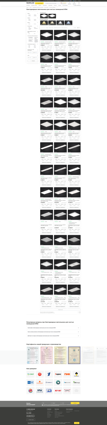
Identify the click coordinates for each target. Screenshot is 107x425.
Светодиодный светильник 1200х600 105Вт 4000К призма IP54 (60, 225)
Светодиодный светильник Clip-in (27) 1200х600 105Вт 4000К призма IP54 (46, 111)
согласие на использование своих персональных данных (58, 404)
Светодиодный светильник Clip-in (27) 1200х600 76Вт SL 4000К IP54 (60, 43)
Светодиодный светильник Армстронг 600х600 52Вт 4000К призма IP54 (74, 133)
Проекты (40, 5)
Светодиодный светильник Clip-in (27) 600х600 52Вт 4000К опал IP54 (60, 66)
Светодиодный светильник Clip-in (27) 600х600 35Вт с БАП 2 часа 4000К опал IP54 (46, 275)
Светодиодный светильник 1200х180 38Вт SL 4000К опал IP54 (46, 156)
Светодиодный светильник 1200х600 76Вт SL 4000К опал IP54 (46, 201)
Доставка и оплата (34, 5)
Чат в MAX (28, 412)
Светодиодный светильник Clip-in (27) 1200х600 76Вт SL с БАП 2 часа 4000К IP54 (60, 275)
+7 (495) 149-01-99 (66, 0)
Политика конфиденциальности (59, 415)
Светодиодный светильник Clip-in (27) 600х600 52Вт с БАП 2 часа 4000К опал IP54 (60, 250)
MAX (71, 0)
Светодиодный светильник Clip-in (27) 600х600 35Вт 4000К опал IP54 (74, 43)
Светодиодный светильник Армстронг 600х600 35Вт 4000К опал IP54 (74, 111)
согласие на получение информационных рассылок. (53, 405)
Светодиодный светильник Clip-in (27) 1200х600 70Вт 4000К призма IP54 (60, 88)
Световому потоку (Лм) (57, 27)
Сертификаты (45, 5)
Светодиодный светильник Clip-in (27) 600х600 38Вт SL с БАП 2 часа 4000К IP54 (74, 225)
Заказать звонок (29, 0)
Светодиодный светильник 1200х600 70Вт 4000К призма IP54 (46, 225)
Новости (56, 410)
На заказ (59, 5)
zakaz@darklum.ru (58, 0)
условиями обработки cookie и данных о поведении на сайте (36, 423)
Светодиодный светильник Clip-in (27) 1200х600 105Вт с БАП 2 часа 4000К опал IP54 (60, 299)
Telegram (75, 0)
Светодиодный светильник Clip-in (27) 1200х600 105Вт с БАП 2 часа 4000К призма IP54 (74, 299)
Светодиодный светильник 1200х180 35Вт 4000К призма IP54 (73, 156)
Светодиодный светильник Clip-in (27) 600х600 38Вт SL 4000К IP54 (46, 43)
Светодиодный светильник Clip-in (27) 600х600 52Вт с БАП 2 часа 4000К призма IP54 (46, 250)
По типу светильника (69, 410)
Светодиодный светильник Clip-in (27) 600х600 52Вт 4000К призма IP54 (74, 66)
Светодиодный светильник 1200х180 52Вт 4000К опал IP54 (46, 178)
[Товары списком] (77, 27)
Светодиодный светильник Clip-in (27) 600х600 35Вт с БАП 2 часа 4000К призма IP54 (74, 250)
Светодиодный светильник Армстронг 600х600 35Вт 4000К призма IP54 (46, 133)
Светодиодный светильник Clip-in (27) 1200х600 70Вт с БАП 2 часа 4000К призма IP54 (46, 299)
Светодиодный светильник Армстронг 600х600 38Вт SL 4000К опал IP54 (60, 111)
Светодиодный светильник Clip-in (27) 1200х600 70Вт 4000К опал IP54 (46, 88)
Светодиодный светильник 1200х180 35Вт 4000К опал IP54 (60, 156)
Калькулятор (50, 5)
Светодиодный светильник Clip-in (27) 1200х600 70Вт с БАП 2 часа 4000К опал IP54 (74, 275)
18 (73, 27)
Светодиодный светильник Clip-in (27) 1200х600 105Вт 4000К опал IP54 (74, 88)
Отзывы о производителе (58, 413)
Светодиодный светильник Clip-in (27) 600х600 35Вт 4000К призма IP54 (46, 66)
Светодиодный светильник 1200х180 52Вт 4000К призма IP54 (60, 178)
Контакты (55, 5)
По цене (47, 27)
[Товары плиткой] (79, 27)
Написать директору (37, 0)
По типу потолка (76, 410)
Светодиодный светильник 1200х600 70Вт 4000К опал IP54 (60, 201)
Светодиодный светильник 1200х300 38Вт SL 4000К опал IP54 (73, 178)
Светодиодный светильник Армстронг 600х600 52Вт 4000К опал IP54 (60, 133)
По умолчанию (43, 27)
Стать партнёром (65, 5)
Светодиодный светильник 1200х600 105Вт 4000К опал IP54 (73, 201)
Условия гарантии (57, 414)
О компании (28, 5)
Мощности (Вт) (51, 27)
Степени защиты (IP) (64, 27)
